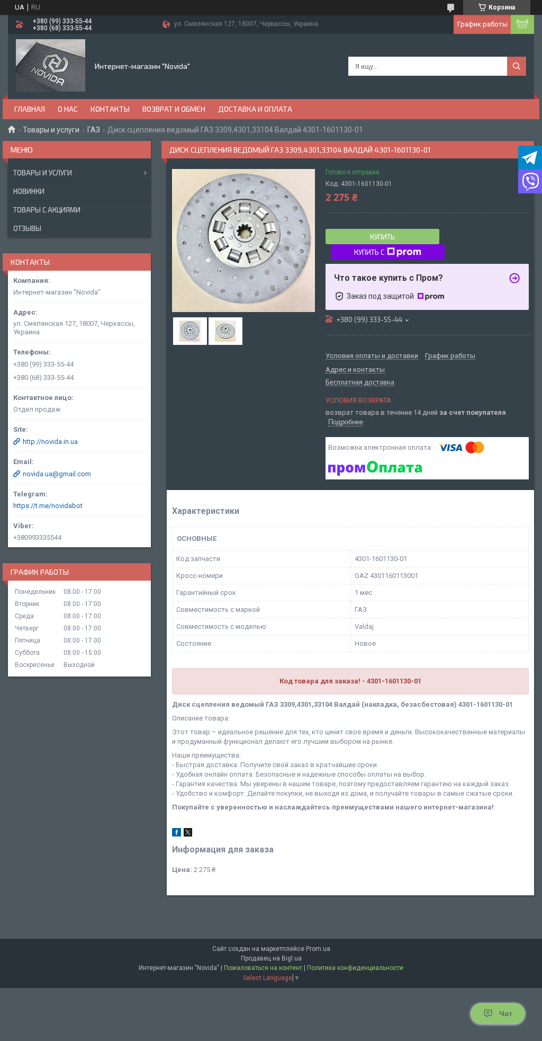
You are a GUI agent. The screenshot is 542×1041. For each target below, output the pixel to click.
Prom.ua (318, 949)
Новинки (28, 191)
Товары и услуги (51, 130)
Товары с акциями (46, 210)
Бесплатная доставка (360, 382)
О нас (68, 108)
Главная (29, 108)
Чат (505, 1013)
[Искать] (516, 66)
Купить (382, 237)
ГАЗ (93, 130)
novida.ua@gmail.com (57, 474)
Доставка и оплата (255, 108)
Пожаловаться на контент (263, 968)
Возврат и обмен (173, 108)
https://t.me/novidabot (48, 506)
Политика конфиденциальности (355, 968)
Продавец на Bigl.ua (271, 958)
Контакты (110, 108)
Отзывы (27, 228)
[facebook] (176, 834)
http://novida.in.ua (50, 442)
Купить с (369, 252)
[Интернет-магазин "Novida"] (50, 65)
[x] (188, 834)
